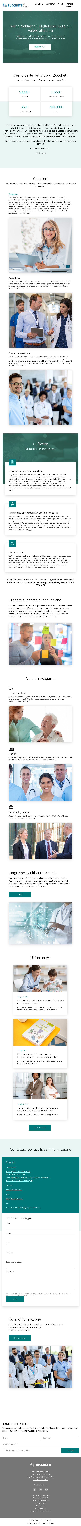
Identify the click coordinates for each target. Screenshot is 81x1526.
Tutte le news (40, 1127)
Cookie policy (43, 1523)
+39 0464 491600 (14, 1189)
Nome (8, 1224)
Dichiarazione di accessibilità (40, 1511)
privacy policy (24, 1450)
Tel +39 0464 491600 (40, 1480)
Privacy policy (32, 1523)
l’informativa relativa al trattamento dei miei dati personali (52, 1293)
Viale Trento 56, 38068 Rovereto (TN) (40, 1477)
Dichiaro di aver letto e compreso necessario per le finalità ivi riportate (41, 1294)
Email (8, 1243)
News (60, 4)
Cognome (9, 1233)
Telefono (9, 1252)
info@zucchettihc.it (14, 1198)
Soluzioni (39, 4)
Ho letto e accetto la (17, 1450)
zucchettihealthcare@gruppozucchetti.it (23, 1207)
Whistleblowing (40, 1509)
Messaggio (10, 1272)
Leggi (20, 894)
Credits (51, 1523)
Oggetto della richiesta (14, 1262)
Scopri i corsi (20, 1338)
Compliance (40, 1506)
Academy (50, 4)
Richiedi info (39, 46)
